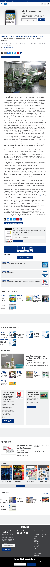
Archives (29, 486)
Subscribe (20, 486)
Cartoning (36, 331)
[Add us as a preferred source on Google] (21, 53)
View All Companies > (25, 257)
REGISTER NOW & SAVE (8, 421)
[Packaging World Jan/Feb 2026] (43, 472)
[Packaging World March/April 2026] (31, 472)
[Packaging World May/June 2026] (18, 472)
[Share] (8, 53)
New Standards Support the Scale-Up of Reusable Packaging (36, 358)
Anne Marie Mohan (8, 47)
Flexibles (3, 295)
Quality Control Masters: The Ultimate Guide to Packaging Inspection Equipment (17, 336)
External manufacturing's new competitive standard (36, 501)
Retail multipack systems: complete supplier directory (4, 508)
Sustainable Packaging (4, 372)
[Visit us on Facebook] (18, 533)
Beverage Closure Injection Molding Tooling (41, 450)
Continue (31, 564)
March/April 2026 (31, 481)
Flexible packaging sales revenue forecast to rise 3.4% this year (4, 307)
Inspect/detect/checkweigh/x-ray (17, 332)
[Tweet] (15, 53)
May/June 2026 (18, 481)
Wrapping (3, 380)
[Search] (45, 4)
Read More (32, 407)
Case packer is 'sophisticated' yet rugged (37, 300)
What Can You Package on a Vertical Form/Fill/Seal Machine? (4, 336)
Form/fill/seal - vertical (4, 332)
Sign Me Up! (41, 19)
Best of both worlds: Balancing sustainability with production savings (21, 298)
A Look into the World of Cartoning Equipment (37, 335)
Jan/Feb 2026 (43, 481)
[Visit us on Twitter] (21, 533)
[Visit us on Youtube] (27, 533)
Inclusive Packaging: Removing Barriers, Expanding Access (20, 500)
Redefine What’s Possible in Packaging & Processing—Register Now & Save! (21, 281)
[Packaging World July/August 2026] (6, 472)
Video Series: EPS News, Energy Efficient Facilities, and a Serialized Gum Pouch (4, 375)
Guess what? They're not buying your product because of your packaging (4, 298)
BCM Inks (41, 196)
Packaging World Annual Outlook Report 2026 (13, 263)
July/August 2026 (6, 481)
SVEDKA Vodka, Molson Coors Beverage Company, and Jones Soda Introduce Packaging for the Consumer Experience (20, 375)
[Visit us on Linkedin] (24, 533)
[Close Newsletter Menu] (48, 11)
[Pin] (18, 53)
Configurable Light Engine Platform (41, 445)
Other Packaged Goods (17, 36)
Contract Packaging (34, 497)
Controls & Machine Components (36, 296)
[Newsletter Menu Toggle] (42, 4)
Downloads (20, 497)
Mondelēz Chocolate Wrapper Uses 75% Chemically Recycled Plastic (4, 383)
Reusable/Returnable (31, 353)
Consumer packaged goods (35, 36)
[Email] (5, 53)
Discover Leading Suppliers (8, 272)
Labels (2, 303)
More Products (39, 456)
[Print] (2, 53)
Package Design (19, 372)
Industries (4, 36)
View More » (46, 328)
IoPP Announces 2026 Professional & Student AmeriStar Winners (37, 375)
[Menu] (48, 4)
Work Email (16, 234)
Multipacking (4, 504)
